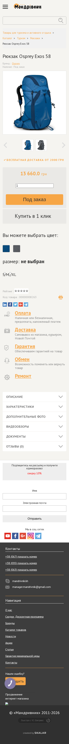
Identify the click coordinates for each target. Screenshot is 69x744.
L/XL (10, 274)
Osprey (16, 63)
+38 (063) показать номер (21, 569)
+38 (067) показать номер (21, 556)
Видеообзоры (17, 426)
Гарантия (25, 346)
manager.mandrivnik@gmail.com (31, 587)
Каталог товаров (15, 629)
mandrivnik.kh (20, 581)
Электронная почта (34, 503)
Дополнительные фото (25, 417)
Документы (16, 436)
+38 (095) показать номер (21, 563)
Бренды (10, 623)
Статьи (9, 649)
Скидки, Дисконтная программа (24, 616)
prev (5, 145)
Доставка (25, 329)
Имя (34, 490)
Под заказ (34, 199)
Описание (14, 397)
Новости (10, 636)
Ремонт (23, 376)
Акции (8, 643)
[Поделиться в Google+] (21, 304)
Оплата (23, 313)
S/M (4, 274)
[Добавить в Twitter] (15, 304)
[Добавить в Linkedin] (5, 304)
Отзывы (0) (15, 446)
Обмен (22, 359)
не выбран (32, 261)
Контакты (11, 662)
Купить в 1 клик (33, 215)
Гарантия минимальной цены (22, 656)
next (63, 145)
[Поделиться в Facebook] (10, 304)
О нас (8, 610)
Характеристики (20, 407)
